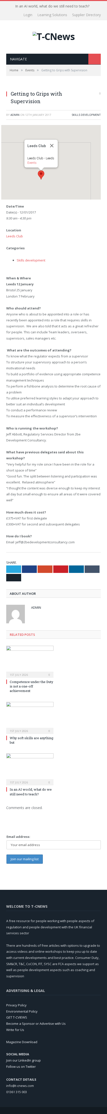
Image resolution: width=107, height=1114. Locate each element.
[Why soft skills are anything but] (30, 717)
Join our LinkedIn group (23, 1060)
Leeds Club (14, 236)
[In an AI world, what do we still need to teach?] (30, 768)
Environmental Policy (22, 1011)
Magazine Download (21, 1042)
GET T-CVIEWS (16, 1017)
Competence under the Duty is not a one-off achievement (31, 686)
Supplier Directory (86, 14)
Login (27, 14)
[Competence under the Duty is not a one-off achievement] (30, 661)
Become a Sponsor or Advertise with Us (36, 1023)
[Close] (52, 146)
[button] (41, 175)
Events (32, 163)
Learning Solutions (52, 14)
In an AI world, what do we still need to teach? (52, 6)
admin (14, 115)
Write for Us (15, 1030)
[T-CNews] (54, 35)
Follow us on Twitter (21, 1066)
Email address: (18, 836)
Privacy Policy (16, 1005)
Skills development (86, 115)
